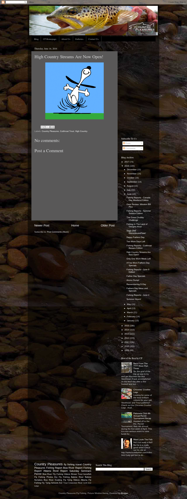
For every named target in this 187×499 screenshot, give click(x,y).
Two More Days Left (136, 241)
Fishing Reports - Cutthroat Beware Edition (139, 246)
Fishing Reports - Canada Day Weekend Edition (138, 198)
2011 (126, 342)
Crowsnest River (75, 483)
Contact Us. (93, 38)
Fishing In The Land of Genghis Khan (137, 225)
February (131, 316)
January (131, 320)
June (129, 194)
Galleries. (79, 38)
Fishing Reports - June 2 (138, 295)
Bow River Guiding (53, 480)
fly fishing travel (73, 464)
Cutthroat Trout (67, 131)
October (131, 178)
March (130, 312)
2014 (127, 330)
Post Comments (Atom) (58, 232)
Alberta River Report (55, 470)
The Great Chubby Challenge (135, 218)
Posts (127, 143)
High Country (81, 131)
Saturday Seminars (80, 470)
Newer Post (41, 225)
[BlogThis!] (44, 127)
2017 (127, 162)
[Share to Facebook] (50, 127)
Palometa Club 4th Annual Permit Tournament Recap (142, 416)
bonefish (87, 474)
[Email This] (42, 127)
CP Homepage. (50, 38)
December (132, 169)
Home (75, 225)
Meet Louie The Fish (143, 439)
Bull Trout (63, 483)
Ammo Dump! (133, 280)
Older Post (108, 225)
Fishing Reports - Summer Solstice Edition (139, 212)
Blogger (124, 493)
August (130, 186)
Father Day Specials (136, 276)
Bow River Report (73, 467)
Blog (36, 38)
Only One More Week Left (139, 259)
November (132, 173)
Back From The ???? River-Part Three (140, 366)
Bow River (47, 474)
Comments (130, 148)
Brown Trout (77, 474)
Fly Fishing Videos (61, 474)
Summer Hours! (134, 299)
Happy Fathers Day (135, 237)
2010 (127, 346)
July (129, 190)
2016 (127, 166)
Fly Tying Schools (50, 483)
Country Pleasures (50, 131)
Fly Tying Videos (71, 480)
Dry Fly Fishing (62, 477)
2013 (127, 334)
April (129, 308)
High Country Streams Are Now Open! (139, 253)
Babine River (77, 477)
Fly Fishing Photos (43, 477)
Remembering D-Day (136, 284)
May (129, 304)
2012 (127, 338)
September (132, 182)
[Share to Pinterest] (53, 127)
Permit (37, 473)
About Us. (66, 38)
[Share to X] (47, 127)
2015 (127, 325)
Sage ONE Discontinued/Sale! (136, 232)
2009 (127, 350)
